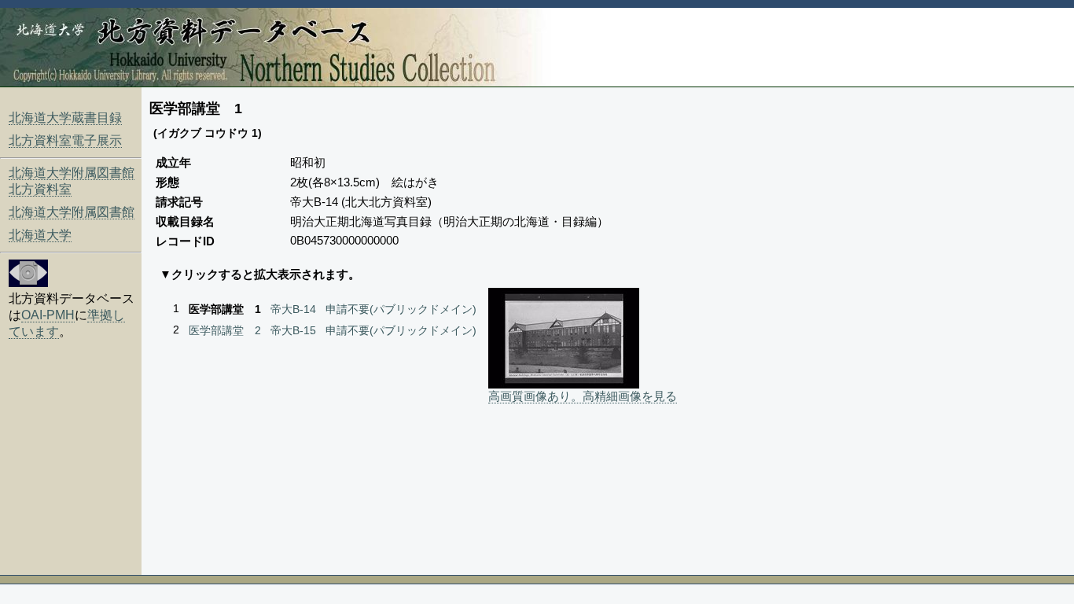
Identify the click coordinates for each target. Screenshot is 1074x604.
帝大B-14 (293, 309)
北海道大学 (40, 234)
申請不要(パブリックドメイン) (401, 309)
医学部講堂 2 (225, 330)
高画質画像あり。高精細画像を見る (582, 396)
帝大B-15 (293, 330)
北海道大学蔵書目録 (65, 117)
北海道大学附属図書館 (71, 212)
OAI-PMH (48, 315)
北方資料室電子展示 (65, 140)
